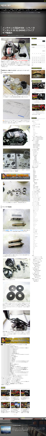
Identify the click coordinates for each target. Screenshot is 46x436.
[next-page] (16, 414)
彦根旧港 (34, 171)
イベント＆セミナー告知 (36, 124)
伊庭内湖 (34, 172)
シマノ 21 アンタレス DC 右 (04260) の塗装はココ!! (21, 368)
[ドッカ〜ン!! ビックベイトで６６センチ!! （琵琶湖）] (38, 74)
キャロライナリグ (35, 220)
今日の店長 (33, 125)
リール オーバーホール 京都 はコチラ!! (16, 379)
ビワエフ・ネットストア (35, 120)
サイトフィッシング (36, 208)
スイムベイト (35, 224)
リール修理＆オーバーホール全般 (37, 258)
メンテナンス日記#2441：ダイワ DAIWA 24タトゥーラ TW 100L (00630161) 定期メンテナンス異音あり (38, 91)
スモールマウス (35, 229)
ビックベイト (35, 214)
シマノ (11, 12)
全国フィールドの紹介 (35, 166)
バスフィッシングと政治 (35, 202)
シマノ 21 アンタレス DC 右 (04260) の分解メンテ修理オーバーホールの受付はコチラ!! (11, 366)
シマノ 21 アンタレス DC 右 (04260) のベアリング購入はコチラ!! (8, 357)
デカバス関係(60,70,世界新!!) (36, 191)
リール (34, 247)
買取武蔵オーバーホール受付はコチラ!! (5, 384)
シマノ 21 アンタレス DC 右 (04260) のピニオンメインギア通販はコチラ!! (9, 356)
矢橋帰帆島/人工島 (35, 179)
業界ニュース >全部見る (35, 140)
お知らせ (33, 121)
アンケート (34, 122)
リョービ (34, 132)
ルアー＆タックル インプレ (37, 163)
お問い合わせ (28, 10)
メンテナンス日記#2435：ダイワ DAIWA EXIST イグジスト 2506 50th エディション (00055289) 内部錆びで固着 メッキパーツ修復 (25, 410)
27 (38, 62)
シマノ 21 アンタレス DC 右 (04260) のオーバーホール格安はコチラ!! (9, 352)
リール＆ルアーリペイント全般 (37, 256)
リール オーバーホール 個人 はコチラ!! (5, 380)
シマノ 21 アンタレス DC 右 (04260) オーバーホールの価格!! (20, 344)
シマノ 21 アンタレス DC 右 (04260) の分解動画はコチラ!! (7, 367)
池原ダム (34, 170)
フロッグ (34, 225)
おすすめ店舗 (35, 160)
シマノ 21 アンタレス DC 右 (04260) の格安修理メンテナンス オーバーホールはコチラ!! (11, 370)
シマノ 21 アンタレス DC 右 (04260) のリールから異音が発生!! (8, 359)
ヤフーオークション (36, 164)
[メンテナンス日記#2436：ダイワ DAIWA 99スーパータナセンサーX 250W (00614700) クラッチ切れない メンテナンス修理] (15, 405)
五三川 (34, 168)
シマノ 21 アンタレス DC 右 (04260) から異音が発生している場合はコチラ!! (9, 346)
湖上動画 (35, 159)
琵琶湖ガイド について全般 (37, 259)
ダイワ (2, 395)
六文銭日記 (35, 183)
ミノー (34, 227)
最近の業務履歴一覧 (36, 263)
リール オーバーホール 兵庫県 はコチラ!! (15, 380)
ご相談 (13, 122)
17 (32, 60)
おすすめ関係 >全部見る (35, 149)
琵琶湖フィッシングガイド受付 (36, 278)
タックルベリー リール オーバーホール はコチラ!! (17, 378)
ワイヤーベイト (35, 243)
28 (40, 62)
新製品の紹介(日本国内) (36, 144)
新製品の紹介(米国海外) (36, 145)
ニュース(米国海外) (35, 143)
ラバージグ (34, 244)
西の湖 (34, 174)
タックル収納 (35, 231)
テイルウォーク (35, 133)
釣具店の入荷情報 (35, 147)
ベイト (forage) (35, 236)
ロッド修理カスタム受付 (35, 273)
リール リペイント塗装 (36, 198)
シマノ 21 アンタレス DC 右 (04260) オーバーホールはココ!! (8, 345)
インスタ (23, 10)
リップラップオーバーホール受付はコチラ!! (16, 382)
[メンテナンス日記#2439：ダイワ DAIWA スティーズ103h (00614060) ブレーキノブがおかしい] (25, 393)
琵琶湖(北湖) (35, 175)
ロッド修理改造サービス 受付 (6, 10)
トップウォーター (35, 233)
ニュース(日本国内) (35, 141)
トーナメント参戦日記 (36, 190)
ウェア (34, 217)
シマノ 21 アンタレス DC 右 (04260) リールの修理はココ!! (7, 372)
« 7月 (32, 65)
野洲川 (34, 178)
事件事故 (35, 156)
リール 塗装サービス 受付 (29, 9)
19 (36, 60)
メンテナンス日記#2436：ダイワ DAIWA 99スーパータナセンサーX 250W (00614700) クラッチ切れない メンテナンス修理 (15, 410)
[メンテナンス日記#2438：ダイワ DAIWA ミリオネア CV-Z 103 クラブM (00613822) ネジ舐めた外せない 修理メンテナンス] (5, 405)
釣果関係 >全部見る (35, 167)
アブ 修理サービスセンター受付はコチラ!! (8, 344)
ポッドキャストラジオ (35, 194)
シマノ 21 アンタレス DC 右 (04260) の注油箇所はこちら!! (7, 371)
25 (34, 62)
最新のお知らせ (21, 9)
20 (38, 60)
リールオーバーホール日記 (5, 12)
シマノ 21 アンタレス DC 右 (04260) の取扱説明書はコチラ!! (8, 368)
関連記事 (3, 387)
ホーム (3, 9)
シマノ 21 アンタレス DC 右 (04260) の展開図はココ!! (7, 369)
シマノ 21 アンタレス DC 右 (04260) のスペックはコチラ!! (7, 354)
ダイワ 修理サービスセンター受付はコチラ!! (6, 378)
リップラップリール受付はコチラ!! (5, 383)
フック (34, 235)
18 (34, 60)
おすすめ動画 (35, 155)
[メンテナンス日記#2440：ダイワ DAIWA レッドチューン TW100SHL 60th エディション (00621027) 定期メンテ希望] (15, 393)
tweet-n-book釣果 (35, 186)
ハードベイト (35, 213)
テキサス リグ (35, 232)
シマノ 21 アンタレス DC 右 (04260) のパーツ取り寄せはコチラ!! (8, 355)
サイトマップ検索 (33, 10)
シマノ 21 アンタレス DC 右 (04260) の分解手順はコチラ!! (21, 367)
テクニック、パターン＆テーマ (36, 205)
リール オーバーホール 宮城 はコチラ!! (25, 381)
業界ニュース (7, 9)
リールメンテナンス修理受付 (36, 262)
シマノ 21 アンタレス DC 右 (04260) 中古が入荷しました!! (21, 372)
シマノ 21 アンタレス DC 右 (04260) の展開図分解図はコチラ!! (21, 369)
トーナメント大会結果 (36, 148)
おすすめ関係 (16, 9)
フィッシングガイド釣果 (36, 189)
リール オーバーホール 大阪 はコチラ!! (5, 381)
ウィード (34, 216)
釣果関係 (11, 9)
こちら (24, 306)
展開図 (16, 171)
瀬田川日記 (35, 182)
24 (32, 62)
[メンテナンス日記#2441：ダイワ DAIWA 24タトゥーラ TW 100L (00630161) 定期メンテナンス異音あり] (5, 393)
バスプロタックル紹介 (35, 193)
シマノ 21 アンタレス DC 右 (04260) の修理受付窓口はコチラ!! (8, 365)
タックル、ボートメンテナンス (36, 197)
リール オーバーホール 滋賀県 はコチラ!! (5, 382)
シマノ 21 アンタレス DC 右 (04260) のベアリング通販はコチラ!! (8, 358)
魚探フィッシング (35, 210)
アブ (33, 128)
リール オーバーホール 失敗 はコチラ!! (15, 381)
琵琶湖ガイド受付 (14, 10)
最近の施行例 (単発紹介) (37, 270)
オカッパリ (34, 212)
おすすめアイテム (35, 152)
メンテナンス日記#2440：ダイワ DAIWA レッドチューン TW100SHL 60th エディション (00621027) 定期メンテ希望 (15, 398)
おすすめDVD (35, 151)
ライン (34, 239)
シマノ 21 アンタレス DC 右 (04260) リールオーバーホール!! (21, 371)
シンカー (34, 240)
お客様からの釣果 (35, 187)
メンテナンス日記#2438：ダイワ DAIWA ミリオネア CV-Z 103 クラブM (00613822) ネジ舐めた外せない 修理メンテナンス (5, 410)
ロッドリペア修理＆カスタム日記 (37, 136)
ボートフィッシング (36, 209)
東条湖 (34, 185)
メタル (34, 228)
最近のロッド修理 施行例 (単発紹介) (38, 137)
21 (40, 60)
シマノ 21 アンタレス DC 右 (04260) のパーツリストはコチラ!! (22, 354)
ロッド (34, 248)
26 (36, 62)
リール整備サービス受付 (38, 9)
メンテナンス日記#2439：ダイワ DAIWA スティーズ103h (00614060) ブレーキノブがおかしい (38, 102)
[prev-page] (14, 414)
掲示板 (19, 10)
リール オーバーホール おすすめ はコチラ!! (6, 379)
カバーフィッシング (36, 206)
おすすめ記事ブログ (36, 162)
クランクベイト (35, 221)
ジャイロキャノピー (36, 201)
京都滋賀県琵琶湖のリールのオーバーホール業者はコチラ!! (16, 383)
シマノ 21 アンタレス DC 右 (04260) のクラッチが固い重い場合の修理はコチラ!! (10, 353)
